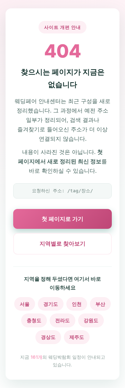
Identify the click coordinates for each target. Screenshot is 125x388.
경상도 (48, 337)
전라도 (62, 320)
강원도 (91, 320)
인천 (77, 304)
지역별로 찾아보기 (62, 243)
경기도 (50, 304)
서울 (25, 304)
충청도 (34, 320)
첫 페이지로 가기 (62, 218)
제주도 (76, 337)
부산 (100, 304)
